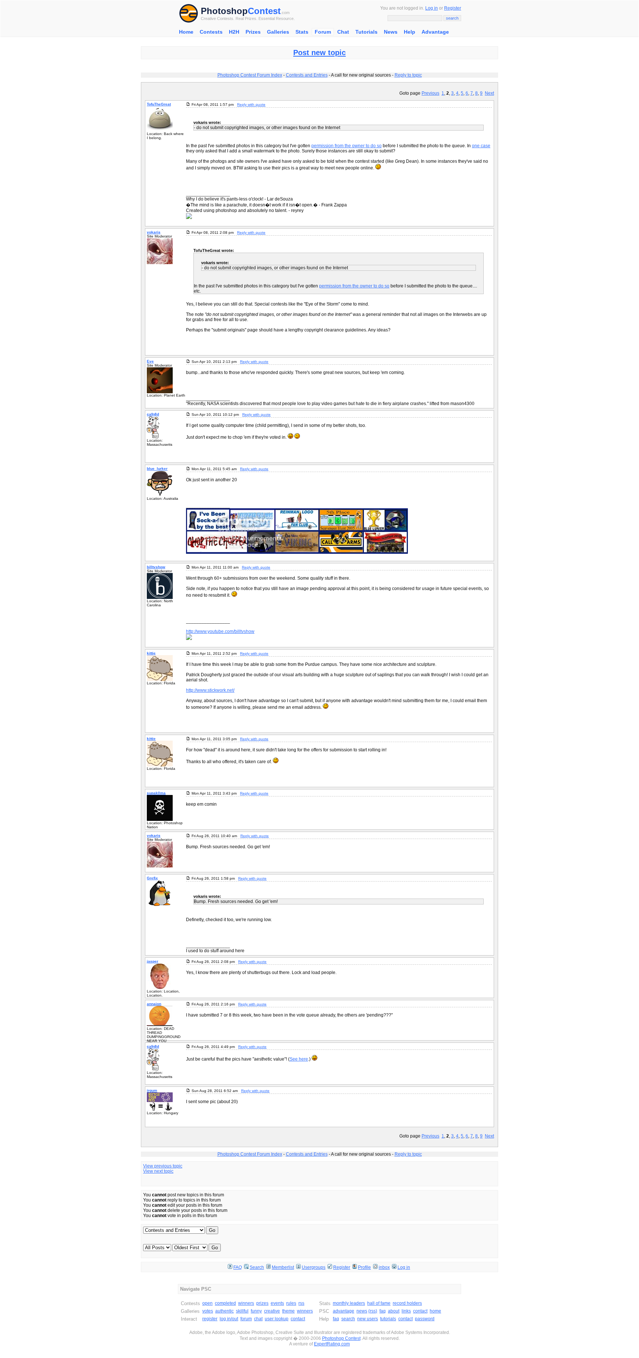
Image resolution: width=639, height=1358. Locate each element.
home (435, 1311)
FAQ (237, 1267)
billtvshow (156, 567)
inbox (384, 1267)
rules (291, 1303)
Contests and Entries (307, 75)
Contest (264, 11)
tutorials (388, 1318)
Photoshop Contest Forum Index (249, 75)
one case (481, 145)
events (277, 1303)
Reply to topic (408, 75)
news (361, 1311)
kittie (151, 653)
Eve (150, 361)
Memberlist (283, 1267)
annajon (154, 1004)
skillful (242, 1311)
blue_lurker (157, 468)
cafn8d (153, 414)
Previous (430, 93)
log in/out (229, 1318)
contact (298, 1318)
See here (299, 1059)
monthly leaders (349, 1303)
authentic (224, 1311)
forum (246, 1318)
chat (258, 1318)
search (348, 1318)
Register (452, 8)
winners (246, 1303)
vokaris (153, 232)
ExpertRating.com (332, 1344)
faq (382, 1311)
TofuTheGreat (159, 104)
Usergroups (313, 1267)
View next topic (158, 1171)
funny (256, 1311)
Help (409, 32)
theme (288, 1311)
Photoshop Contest (341, 1338)
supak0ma (156, 793)
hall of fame (378, 1303)
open (207, 1303)
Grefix (152, 878)
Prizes (253, 32)
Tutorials (366, 32)
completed (225, 1303)
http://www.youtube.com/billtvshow (220, 631)
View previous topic (162, 1166)
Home (186, 32)
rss (301, 1303)
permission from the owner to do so (346, 145)
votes (207, 1311)
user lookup (276, 1318)
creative (272, 1311)
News (391, 32)
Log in (431, 8)
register (209, 1318)
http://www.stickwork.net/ (210, 690)
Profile (364, 1267)
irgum (152, 1090)
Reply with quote (251, 104)
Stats (301, 32)
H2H (234, 32)
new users (367, 1318)
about (393, 1311)
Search (257, 1267)
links (406, 1311)
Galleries (278, 32)
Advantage (435, 32)
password (425, 1318)
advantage (343, 1311)
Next (489, 93)
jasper (152, 961)
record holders (407, 1303)
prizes (262, 1303)
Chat (343, 32)
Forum (323, 32)
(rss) (372, 1311)
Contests (211, 32)
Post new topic (319, 52)
